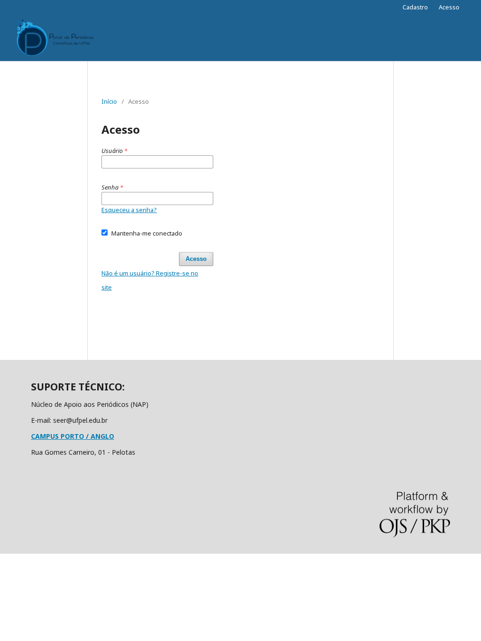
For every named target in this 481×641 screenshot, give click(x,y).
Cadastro (415, 7)
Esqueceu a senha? (129, 210)
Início (109, 101)
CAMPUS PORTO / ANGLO (72, 436)
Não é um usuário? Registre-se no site (149, 280)
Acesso (449, 7)
